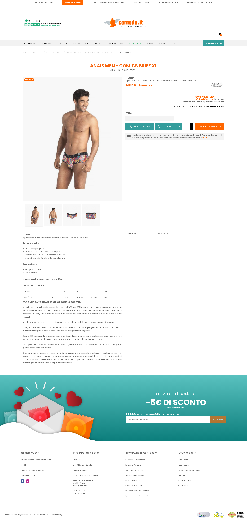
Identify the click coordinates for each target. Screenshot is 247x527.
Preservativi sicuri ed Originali (85, 475)
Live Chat (24, 465)
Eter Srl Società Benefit (82, 465)
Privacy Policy (39, 514)
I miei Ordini (183, 460)
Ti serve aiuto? (73, 2)
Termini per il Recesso (134, 475)
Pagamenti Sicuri (132, 480)
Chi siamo (77, 460)
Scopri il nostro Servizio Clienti (33, 470)
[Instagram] (27, 481)
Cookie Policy (56, 514)
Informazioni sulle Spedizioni (137, 490)
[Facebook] (22, 481)
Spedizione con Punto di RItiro (137, 496)
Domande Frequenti (133, 485)
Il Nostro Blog (213, 43)
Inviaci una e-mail (28, 475)
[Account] (220, 22)
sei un (43, 2)
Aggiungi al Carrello (209, 127)
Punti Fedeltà (183, 485)
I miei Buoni (182, 475)
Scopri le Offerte (185, 480)
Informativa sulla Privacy (170, 414)
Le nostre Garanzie (133, 465)
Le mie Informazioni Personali (190, 470)
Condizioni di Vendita (134, 470)
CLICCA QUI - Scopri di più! (138, 85)
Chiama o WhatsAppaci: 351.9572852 (36, 460)
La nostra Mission (80, 470)
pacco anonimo (142, 2)
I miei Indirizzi (183, 465)
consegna (168, 2)
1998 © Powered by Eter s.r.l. (16, 514)
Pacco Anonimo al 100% (135, 460)
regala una (200, 2)
